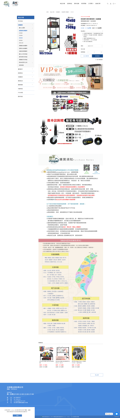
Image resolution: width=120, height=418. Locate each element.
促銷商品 (69, 3)
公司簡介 (90, 3)
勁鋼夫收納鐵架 (23, 48)
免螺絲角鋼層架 (23, 51)
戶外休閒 (20, 92)
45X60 (72, 12)
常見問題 (83, 3)
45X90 (20, 40)
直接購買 (97, 56)
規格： (82, 46)
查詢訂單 (97, 3)
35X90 (20, 35)
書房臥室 (20, 81)
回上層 (97, 375)
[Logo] (11, 3)
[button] (107, 3)
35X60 (20, 33)
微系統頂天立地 (23, 62)
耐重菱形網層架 (65, 12)
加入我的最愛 (100, 59)
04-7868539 (17, 397)
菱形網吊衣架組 (23, 57)
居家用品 (20, 96)
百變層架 (58, 12)
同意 (17, 415)
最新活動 (76, 3)
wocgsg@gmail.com (19, 401)
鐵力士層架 (22, 28)
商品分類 (62, 3)
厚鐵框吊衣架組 (23, 59)
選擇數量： (83, 52)
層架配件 (20, 69)
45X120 (21, 43)
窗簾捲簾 (20, 84)
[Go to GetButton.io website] (116, 416)
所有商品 (20, 21)
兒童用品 (20, 88)
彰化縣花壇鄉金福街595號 (21, 402)
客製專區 (21, 65)
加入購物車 (86, 56)
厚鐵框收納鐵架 (23, 45)
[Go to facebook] (116, 414)
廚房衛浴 (20, 73)
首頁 (47, 12)
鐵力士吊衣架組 (23, 54)
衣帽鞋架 (20, 77)
